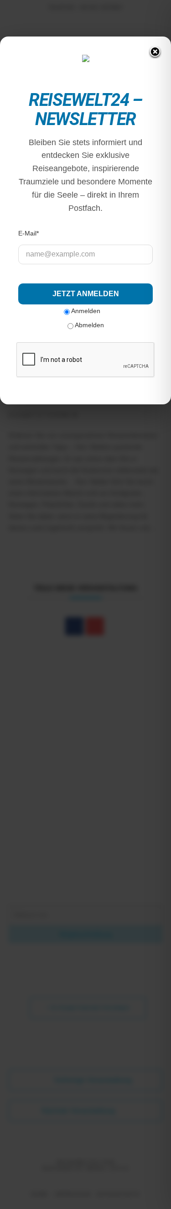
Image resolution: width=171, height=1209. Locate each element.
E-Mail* (28, 233)
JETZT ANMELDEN (85, 294)
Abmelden (88, 325)
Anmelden (85, 310)
